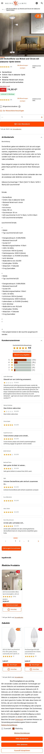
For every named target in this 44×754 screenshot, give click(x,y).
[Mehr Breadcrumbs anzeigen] (3, 9)
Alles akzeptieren (22, 738)
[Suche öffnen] (42, 3)
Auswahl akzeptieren (22, 750)
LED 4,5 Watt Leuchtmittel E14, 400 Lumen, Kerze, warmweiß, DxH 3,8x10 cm (11, 652)
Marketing (19, 728)
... (24, 541)
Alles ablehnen (22, 744)
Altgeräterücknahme (10, 106)
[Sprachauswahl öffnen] (37, 3)
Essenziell (7, 728)
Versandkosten (17, 129)
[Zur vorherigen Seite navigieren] (5, 541)
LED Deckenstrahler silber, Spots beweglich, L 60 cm (11, 593)
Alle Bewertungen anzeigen (22, 66)
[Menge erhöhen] (42, 117)
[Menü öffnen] (2, 3)
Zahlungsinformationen (11, 548)
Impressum (19, 719)
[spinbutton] (22, 117)
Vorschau (14, 609)
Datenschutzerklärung (9, 725)
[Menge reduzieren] (2, 117)
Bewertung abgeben (22, 355)
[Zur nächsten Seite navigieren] (38, 541)
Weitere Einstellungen (22, 733)
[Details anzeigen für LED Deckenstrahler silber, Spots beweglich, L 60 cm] (12, 580)
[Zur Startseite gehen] (15, 3)
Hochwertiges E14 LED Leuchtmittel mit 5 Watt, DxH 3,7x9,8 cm (33, 652)
